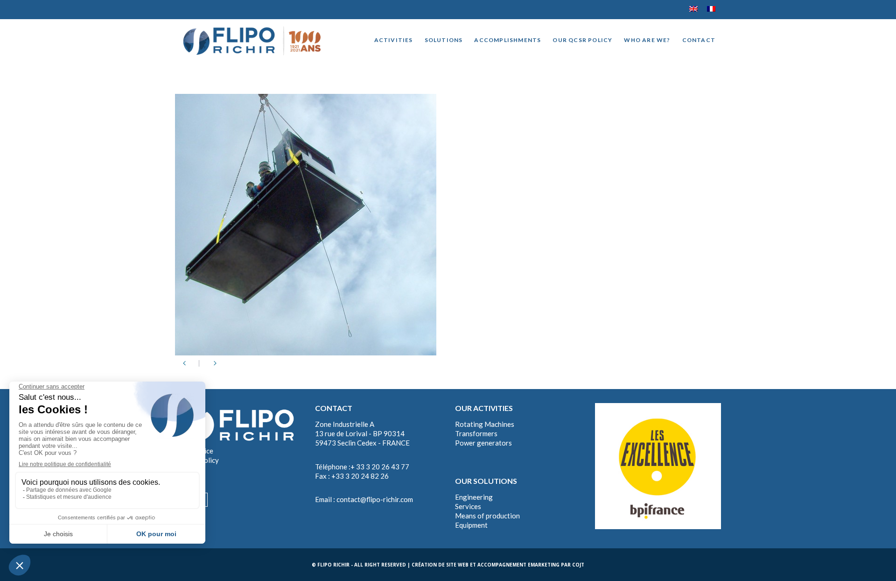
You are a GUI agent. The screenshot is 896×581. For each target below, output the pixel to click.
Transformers (476, 433)
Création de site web (440, 564)
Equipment (471, 525)
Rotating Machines (484, 424)
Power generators (483, 443)
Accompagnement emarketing (518, 564)
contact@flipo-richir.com (374, 499)
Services (468, 506)
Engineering (474, 497)
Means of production (487, 515)
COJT (578, 564)
